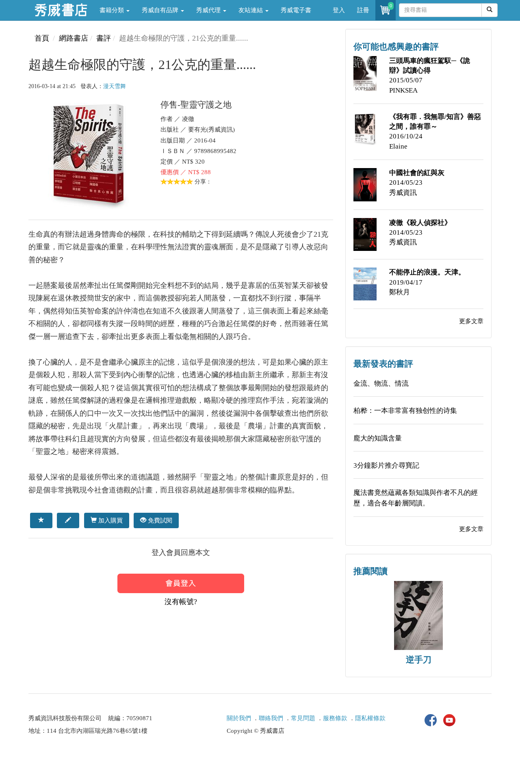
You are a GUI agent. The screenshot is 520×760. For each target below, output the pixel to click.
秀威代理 (209, 10)
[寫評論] (68, 520)
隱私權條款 (370, 718)
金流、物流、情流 (381, 383)
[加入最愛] (41, 520)
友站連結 (251, 10)
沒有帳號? (181, 602)
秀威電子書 (296, 10)
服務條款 (335, 718)
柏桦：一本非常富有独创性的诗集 (405, 411)
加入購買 (110, 520)
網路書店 (73, 38)
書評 (103, 38)
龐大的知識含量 (377, 438)
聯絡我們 (271, 718)
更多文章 (471, 321)
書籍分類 (113, 10)
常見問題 (303, 718)
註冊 (363, 10)
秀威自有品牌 (161, 10)
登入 (339, 10)
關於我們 (239, 718)
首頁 (42, 38)
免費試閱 (159, 520)
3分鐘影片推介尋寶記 (386, 465)
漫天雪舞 (114, 86)
